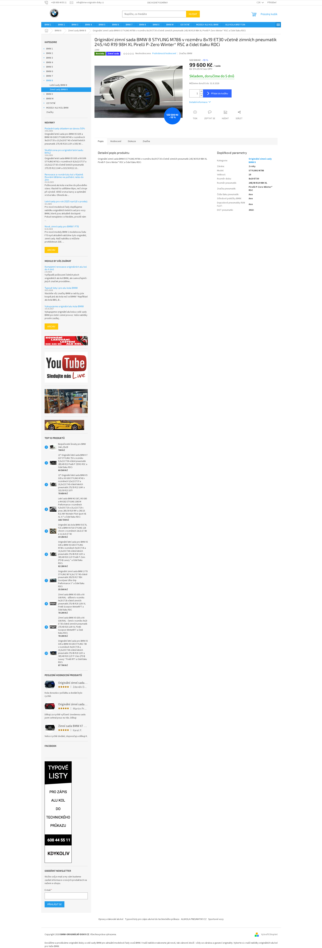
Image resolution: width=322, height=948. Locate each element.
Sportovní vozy (216, 919)
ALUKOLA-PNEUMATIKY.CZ (194, 919)
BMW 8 (49, 80)
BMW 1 (49, 48)
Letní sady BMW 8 (58, 85)
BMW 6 (49, 71)
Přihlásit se (54, 904)
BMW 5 (49, 67)
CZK (259, 2)
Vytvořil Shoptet (269, 934)
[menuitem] (48, 24)
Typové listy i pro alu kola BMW (61, 288)
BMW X (49, 94)
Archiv (51, 249)
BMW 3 (49, 58)
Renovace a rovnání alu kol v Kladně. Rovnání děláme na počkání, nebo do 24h (64, 177)
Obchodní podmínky (157, 2)
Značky (50, 112)
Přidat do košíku (219, 93)
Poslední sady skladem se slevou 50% (65, 128)
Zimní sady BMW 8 (59, 89)
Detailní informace (198, 102)
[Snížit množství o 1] (201, 95)
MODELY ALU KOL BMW (57, 108)
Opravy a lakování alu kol (110, 919)
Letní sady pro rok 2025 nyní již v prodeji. (66, 201)
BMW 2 (49, 53)
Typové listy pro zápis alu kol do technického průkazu (152, 919)
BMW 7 (49, 76)
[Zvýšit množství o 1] (201, 91)
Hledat (193, 14)
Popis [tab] (101, 141)
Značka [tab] (146, 141)
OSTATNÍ (50, 103)
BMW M (49, 98)
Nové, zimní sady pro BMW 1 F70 (62, 226)
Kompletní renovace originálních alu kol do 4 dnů (66, 268)
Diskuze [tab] (132, 141)
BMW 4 (49, 62)
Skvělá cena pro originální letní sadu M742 (64, 151)
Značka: (185, 53)
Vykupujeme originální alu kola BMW (64, 306)
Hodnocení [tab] (115, 141)
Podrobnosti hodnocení (164, 53)
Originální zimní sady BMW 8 (260, 160)
